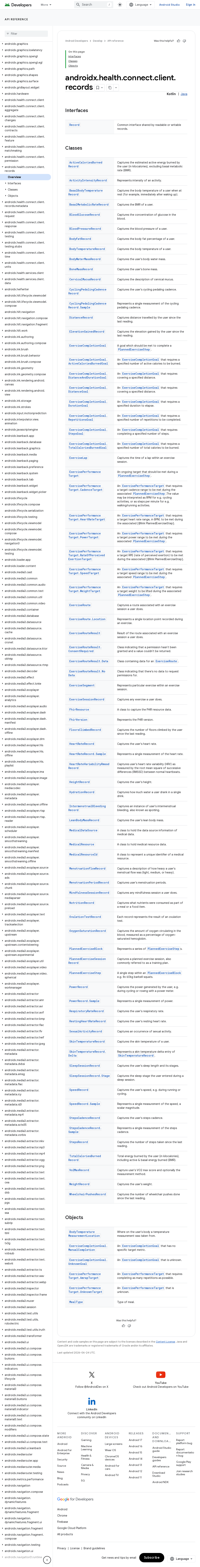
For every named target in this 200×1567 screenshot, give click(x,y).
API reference (16, 19)
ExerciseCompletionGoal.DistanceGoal (88, 389)
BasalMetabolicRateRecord (89, 204)
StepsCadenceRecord (84, 1118)
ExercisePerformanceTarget (143, 486)
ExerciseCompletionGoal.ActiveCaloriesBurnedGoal (88, 361)
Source (61, 1465)
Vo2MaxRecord (79, 1170)
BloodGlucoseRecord (84, 214)
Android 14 (135, 1458)
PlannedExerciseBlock (86, 949)
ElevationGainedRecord (86, 331)
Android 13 (135, 1465)
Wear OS (110, 1450)
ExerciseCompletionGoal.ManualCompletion (88, 1248)
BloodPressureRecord (85, 228)
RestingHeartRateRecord (87, 1021)
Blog (60, 1478)
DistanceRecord (81, 317)
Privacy (85, 1474)
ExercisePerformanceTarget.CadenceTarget (85, 488)
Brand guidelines (94, 1548)
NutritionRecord (81, 903)
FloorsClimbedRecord (85, 730)
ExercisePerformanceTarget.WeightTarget (84, 589)
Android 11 (135, 1477)
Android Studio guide (161, 1449)
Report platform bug (184, 1441)
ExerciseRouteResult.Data (88, 661)
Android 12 (135, 1471)
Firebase (62, 1522)
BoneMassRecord (81, 269)
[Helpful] (178, 41)
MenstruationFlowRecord (87, 868)
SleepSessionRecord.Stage (89, 1076)
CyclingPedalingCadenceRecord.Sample (87, 305)
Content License (165, 1341)
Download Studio (158, 1474)
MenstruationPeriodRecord (89, 882)
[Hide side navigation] (47, 1560)
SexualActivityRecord (85, 1031)
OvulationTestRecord (85, 917)
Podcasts (62, 1484)
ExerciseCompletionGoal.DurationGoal (88, 403)
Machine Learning (86, 1447)
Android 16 (135, 1446)
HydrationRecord (81, 792)
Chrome (62, 1515)
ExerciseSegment (82, 685)
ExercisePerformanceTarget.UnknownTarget (85, 1290)
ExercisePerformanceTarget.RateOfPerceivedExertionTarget (86, 555)
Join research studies (184, 1472)
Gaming (86, 1440)
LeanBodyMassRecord (84, 820)
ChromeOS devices (112, 1458)
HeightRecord (79, 782)
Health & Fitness (86, 1457)
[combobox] (93, 4)
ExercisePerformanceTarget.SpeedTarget (84, 571)
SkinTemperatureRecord (87, 1041)
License (75, 1548)
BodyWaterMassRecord (85, 259)
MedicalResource (81, 844)
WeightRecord (79, 1184)
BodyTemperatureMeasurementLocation (84, 1234)
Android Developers (76, 40)
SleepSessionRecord (84, 1065)
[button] (25, 44)
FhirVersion (78, 719)
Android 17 (135, 1440)
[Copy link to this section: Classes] (86, 148)
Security (62, 1459)
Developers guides (159, 1458)
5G (83, 1480)
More (44, 4)
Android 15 (135, 1452)
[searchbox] (26, 34)
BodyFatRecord (80, 239)
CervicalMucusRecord (85, 279)
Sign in (190, 4)
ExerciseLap (78, 458)
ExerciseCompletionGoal (87, 345)
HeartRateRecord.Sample (87, 754)
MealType (76, 1302)
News (60, 1472)
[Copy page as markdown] (109, 87)
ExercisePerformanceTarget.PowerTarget (84, 535)
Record (74, 125)
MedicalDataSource (83, 830)
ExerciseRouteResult (84, 633)
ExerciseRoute (80, 605)
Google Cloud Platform (71, 1528)
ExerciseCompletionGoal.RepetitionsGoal (88, 417)
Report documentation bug (185, 1452)
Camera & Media (87, 1466)
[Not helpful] (184, 41)
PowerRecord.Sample (84, 1001)
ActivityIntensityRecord (88, 180)
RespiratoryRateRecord (86, 1011)
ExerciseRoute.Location (87, 619)
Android (62, 1444)
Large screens (113, 1444)
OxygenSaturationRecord (87, 931)
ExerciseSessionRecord (86, 699)
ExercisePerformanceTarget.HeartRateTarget (86, 517)
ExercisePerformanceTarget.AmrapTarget (84, 1276)
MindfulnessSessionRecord (89, 892)
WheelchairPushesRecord (87, 1194)
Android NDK (160, 1482)
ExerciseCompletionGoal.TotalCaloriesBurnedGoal (88, 445)
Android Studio (169, 4)
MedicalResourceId (83, 854)
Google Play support (183, 1463)
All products (65, 1534)
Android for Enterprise (64, 1451)
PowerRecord (78, 987)
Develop (97, 40)
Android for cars (112, 1467)
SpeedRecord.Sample (84, 1104)
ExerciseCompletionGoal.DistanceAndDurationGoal (88, 375)
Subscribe (152, 1558)
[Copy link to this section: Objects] (87, 1218)
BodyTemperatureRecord (87, 249)
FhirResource (79, 709)
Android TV (112, 1475)
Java (184, 94)
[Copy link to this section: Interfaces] (92, 111)
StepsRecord (78, 1142)
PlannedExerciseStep (134, 349)
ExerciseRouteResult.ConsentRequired (85, 649)
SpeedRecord (78, 1090)
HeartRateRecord (81, 744)
